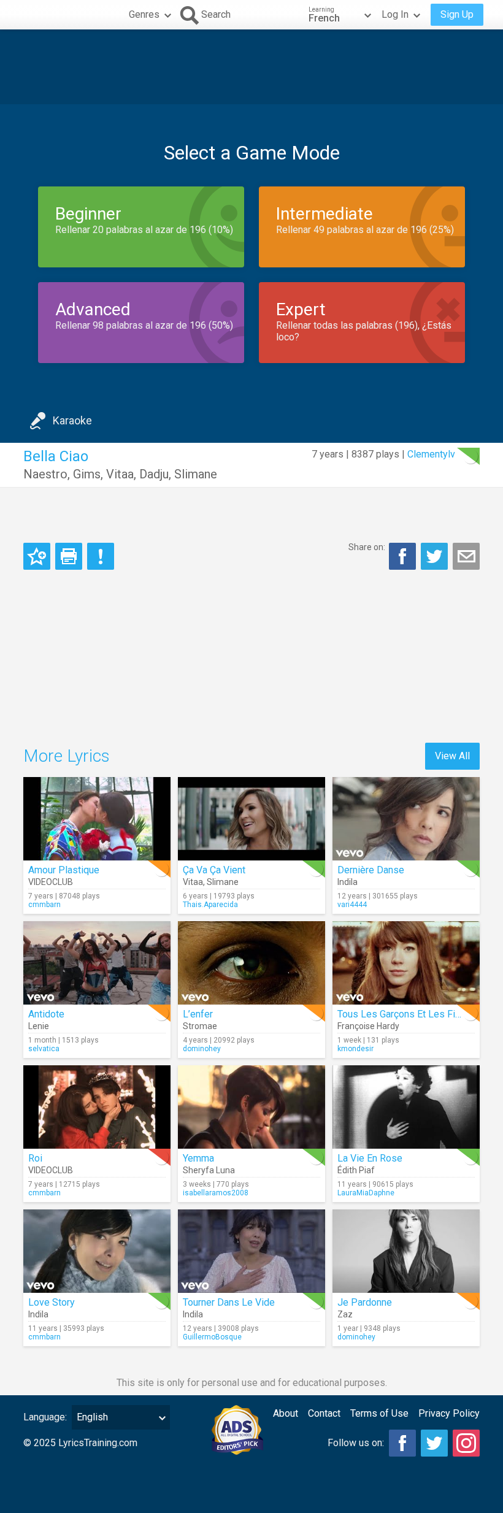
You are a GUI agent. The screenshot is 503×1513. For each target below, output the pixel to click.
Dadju (154, 474)
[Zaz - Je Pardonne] (406, 1251)
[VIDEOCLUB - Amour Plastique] (97, 818)
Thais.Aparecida (210, 904)
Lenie (38, 1026)
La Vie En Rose (369, 1158)
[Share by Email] (466, 556)
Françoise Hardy (368, 1026)
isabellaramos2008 (215, 1193)
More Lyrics (66, 756)
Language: (45, 1417)
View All (452, 756)
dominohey (202, 1048)
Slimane (195, 474)
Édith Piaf (356, 1170)
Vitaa (120, 474)
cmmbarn (44, 904)
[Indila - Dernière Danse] (406, 818)
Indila (347, 882)
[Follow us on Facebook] (402, 1443)
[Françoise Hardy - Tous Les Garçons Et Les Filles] (406, 963)
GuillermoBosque (212, 1337)
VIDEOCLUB (50, 882)
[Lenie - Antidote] (97, 963)
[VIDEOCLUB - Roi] (97, 1107)
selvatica (44, 1048)
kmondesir (355, 1048)
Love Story (51, 1302)
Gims (87, 474)
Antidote (46, 1014)
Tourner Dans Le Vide (229, 1302)
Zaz (345, 1314)
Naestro (45, 474)
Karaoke (72, 420)
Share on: (366, 547)
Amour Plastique (63, 870)
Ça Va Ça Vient (214, 870)
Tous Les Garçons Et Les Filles (404, 1014)
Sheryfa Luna (209, 1170)
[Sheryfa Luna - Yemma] (251, 1107)
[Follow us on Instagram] (466, 1443)
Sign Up (457, 14)
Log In (395, 14)
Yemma (198, 1158)
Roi (35, 1158)
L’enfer (198, 1014)
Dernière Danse (370, 870)
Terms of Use (379, 1413)
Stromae (200, 1026)
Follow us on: (356, 1443)
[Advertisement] (251, 66)
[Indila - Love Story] (97, 1251)
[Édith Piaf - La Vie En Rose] (406, 1107)
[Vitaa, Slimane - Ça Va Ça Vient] (251, 818)
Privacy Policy (449, 1413)
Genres (144, 14)
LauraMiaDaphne (365, 1193)
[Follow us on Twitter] (434, 1443)
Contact (324, 1413)
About (285, 1413)
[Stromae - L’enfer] (251, 963)
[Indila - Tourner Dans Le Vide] (251, 1251)
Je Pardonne (364, 1302)
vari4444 (352, 904)
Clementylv (431, 454)
